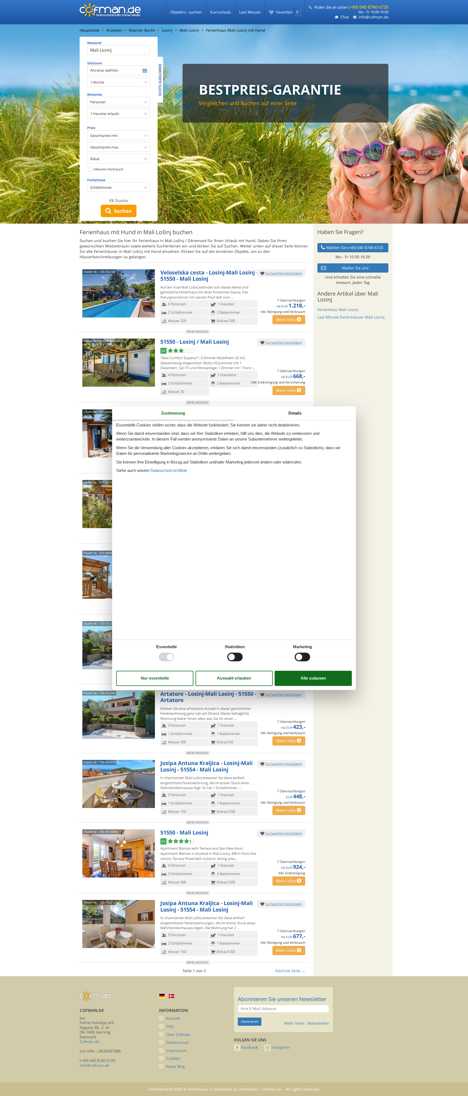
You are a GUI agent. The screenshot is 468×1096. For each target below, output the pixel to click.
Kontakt (173, 1018)
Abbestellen (318, 1023)
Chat (344, 16)
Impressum (176, 1050)
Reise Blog (175, 1066)
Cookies (173, 1058)
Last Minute (250, 12)
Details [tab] (294, 413)
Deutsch (162, 996)
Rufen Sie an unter (351, 7)
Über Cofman (178, 1034)
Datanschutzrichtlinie (168, 470)
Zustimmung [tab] (173, 413)
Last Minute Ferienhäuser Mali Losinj (351, 317)
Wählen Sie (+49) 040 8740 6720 (354, 247)
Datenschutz (177, 1042)
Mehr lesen (294, 1023)
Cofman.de (89, 1041)
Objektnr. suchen (186, 12)
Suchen (121, 211)
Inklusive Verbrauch (108, 169)
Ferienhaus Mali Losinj (337, 309)
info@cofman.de (373, 16)
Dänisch (171, 996)
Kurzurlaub (220, 12)
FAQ (170, 1026)
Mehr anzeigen (198, 331)
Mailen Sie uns (355, 267)
